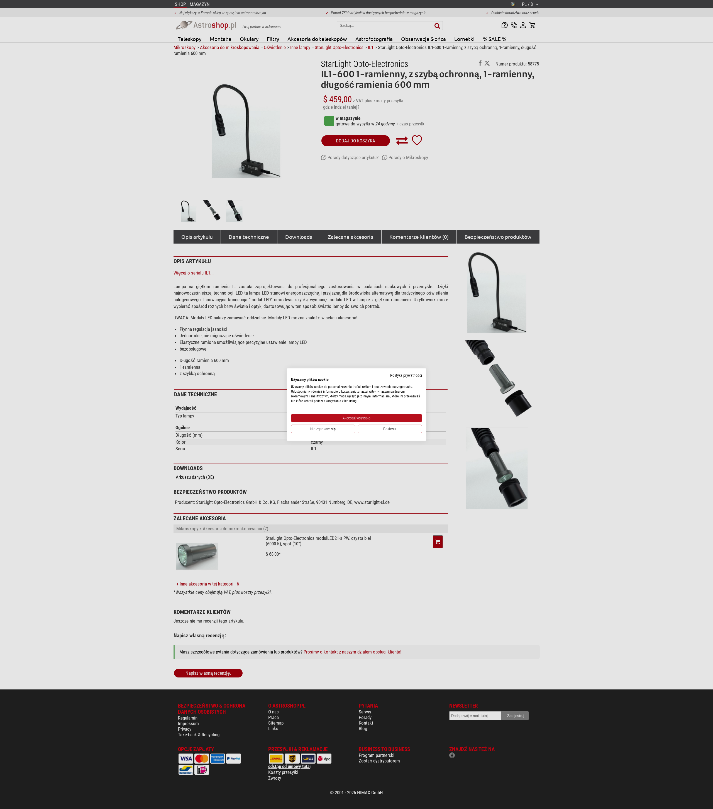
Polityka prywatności (406, 375)
